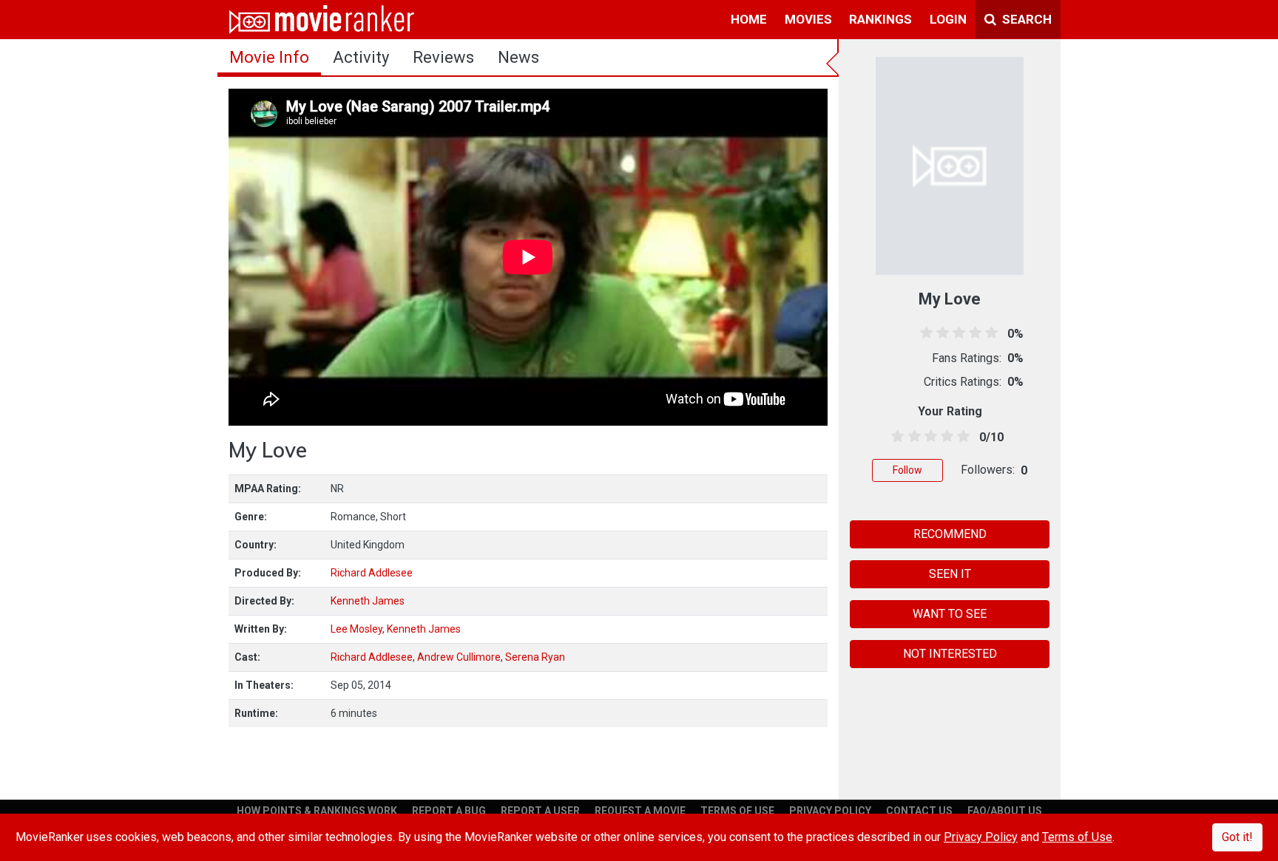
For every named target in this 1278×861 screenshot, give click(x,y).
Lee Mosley (356, 629)
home (749, 19)
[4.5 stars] (961, 436)
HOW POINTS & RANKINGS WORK (317, 811)
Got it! (1237, 837)
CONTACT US (919, 811)
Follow (907, 470)
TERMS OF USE (737, 811)
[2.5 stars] (927, 436)
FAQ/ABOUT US (1004, 811)
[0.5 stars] (895, 436)
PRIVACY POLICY (830, 811)
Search (1025, 19)
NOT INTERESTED (950, 654)
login (948, 19)
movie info (269, 57)
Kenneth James (368, 601)
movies (808, 19)
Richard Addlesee (372, 573)
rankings (880, 19)
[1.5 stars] (911, 436)
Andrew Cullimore (459, 657)
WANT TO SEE (950, 614)
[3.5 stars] (944, 436)
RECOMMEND (950, 534)
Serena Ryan (535, 657)
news (518, 57)
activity (361, 57)
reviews (443, 57)
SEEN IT (950, 574)
